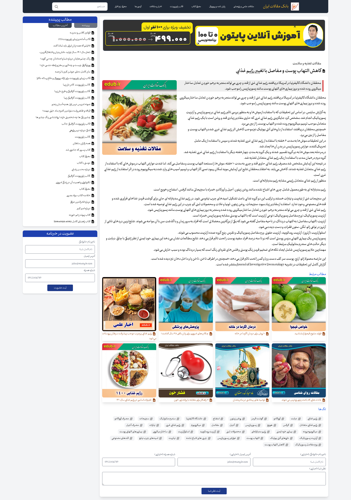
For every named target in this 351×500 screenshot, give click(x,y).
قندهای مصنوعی (120, 438)
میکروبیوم (196, 425)
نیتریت (172, 438)
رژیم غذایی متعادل (309, 425)
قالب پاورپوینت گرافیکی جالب (76, 124)
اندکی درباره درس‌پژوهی (80, 130)
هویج (270, 425)
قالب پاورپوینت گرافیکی (79, 176)
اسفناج (216, 418)
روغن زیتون (236, 418)
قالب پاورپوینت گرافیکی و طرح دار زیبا (72, 91)
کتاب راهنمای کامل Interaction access (72, 221)
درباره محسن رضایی (81, 169)
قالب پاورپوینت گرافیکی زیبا (77, 98)
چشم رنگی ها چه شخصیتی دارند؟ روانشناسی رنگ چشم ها (63, 117)
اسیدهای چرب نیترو (148, 438)
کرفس (286, 425)
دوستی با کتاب (84, 163)
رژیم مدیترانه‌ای (258, 431)
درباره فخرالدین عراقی (80, 202)
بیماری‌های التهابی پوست (131, 431)
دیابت (294, 418)
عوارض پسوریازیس (226, 438)
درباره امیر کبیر (84, 208)
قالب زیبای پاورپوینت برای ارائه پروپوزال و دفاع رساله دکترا (64, 78)
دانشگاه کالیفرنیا (194, 418)
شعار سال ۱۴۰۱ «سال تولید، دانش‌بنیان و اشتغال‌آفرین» (65, 52)
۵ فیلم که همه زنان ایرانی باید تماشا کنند (72, 46)
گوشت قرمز (257, 418)
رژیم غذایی (313, 418)
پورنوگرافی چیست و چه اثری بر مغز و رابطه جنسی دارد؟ (65, 65)
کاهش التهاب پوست (274, 445)
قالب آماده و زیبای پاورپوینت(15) (74, 39)
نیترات (152, 425)
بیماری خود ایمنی (284, 431)
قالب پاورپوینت (82, 137)
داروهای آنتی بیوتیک (279, 438)
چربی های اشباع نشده (196, 438)
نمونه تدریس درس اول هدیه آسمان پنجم (71, 104)
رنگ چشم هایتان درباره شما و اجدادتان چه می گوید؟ (65, 59)
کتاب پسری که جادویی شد (78, 150)
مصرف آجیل (132, 425)
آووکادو (277, 418)
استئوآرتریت (184, 431)
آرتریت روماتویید (208, 431)
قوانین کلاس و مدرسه (80, 33)
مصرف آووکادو (122, 418)
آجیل (232, 425)
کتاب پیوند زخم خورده (80, 215)
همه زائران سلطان (82, 143)
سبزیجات (144, 418)
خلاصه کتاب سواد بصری (78, 195)
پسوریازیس (251, 425)
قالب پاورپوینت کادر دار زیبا (77, 85)
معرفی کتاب (85, 156)
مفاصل (215, 425)
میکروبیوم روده (310, 431)
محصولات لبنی (233, 431)
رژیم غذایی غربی (173, 425)
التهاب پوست (253, 438)
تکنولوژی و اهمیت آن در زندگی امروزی (73, 182)
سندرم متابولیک (167, 418)
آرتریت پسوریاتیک (308, 438)
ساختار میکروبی (160, 431)
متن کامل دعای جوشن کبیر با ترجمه (73, 72)
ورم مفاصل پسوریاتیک (306, 445)
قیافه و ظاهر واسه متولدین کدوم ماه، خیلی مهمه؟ (66, 111)
